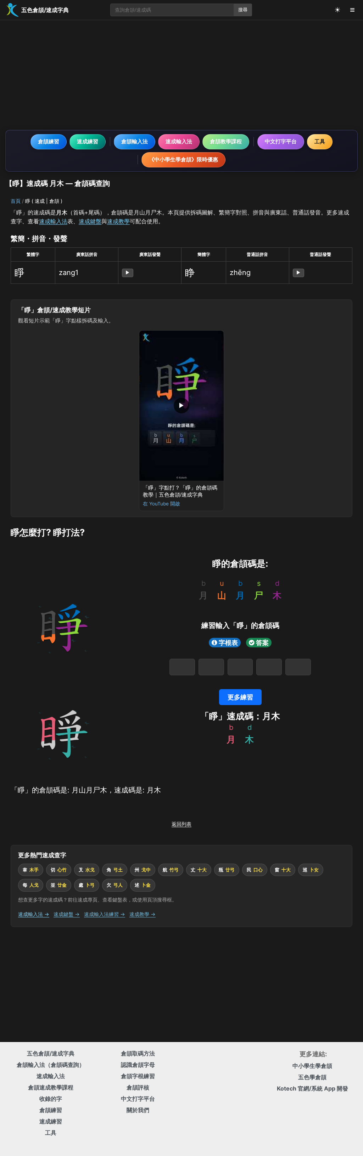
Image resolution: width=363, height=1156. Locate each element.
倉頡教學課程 (226, 141)
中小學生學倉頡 (312, 1065)
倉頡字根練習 (138, 1076)
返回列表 (181, 824)
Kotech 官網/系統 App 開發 (312, 1088)
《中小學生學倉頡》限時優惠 (183, 159)
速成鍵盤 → (67, 914)
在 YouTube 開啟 (161, 504)
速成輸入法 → (33, 914)
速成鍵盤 (90, 221)
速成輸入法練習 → (104, 914)
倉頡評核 (138, 1087)
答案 (262, 642)
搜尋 (242, 9)
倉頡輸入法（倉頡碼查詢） (51, 1064)
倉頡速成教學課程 (50, 1087)
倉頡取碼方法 (138, 1053)
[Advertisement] (181, 75)
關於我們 (138, 1110)
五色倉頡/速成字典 (50, 1053)
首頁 (16, 201)
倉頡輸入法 (134, 141)
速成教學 (118, 221)
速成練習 (87, 141)
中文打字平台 (281, 141)
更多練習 (240, 697)
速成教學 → (142, 914)
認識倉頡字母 (138, 1064)
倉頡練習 (48, 141)
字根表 (228, 642)
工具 (319, 141)
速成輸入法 (179, 141)
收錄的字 (50, 1098)
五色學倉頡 (312, 1077)
